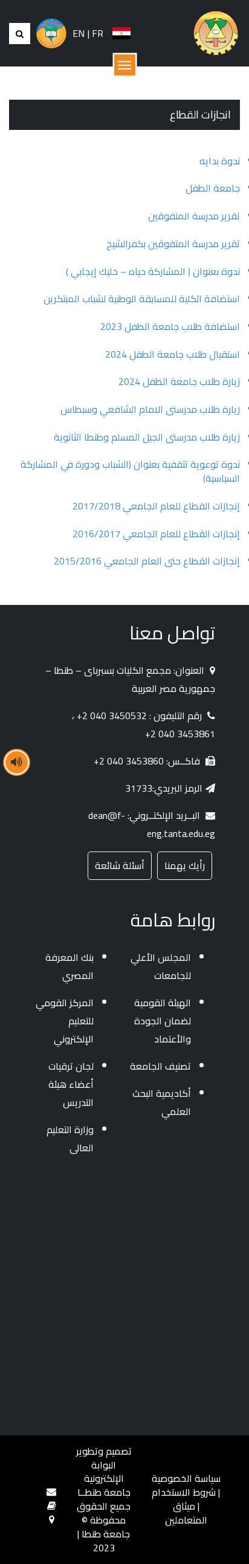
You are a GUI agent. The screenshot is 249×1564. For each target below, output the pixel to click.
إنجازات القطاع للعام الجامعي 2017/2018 (156, 506)
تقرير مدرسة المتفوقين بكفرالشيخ (173, 243)
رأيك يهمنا (184, 865)
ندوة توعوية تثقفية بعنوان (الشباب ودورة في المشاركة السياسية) (130, 471)
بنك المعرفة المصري (69, 966)
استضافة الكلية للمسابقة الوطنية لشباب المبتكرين (142, 298)
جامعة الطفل (213, 188)
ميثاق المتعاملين (186, 1513)
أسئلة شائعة (119, 865)
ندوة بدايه (219, 161)
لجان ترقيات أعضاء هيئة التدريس (71, 1084)
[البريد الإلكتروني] (51, 1491)
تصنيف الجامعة (160, 1066)
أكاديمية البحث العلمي (161, 1102)
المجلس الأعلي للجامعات (161, 966)
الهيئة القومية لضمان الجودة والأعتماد (162, 1021)
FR (97, 33)
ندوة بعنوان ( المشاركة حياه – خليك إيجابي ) (153, 271)
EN (79, 33)
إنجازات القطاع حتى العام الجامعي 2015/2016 (147, 561)
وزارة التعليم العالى (70, 1138)
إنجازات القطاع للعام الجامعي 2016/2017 (156, 534)
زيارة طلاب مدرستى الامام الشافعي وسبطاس (150, 409)
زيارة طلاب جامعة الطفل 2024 (179, 381)
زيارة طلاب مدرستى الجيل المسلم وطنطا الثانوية (147, 437)
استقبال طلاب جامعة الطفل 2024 (172, 354)
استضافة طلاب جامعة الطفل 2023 (170, 326)
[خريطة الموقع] (51, 1519)
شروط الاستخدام (184, 1492)
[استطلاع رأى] (51, 1505)
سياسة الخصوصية (186, 1478)
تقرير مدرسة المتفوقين (194, 216)
